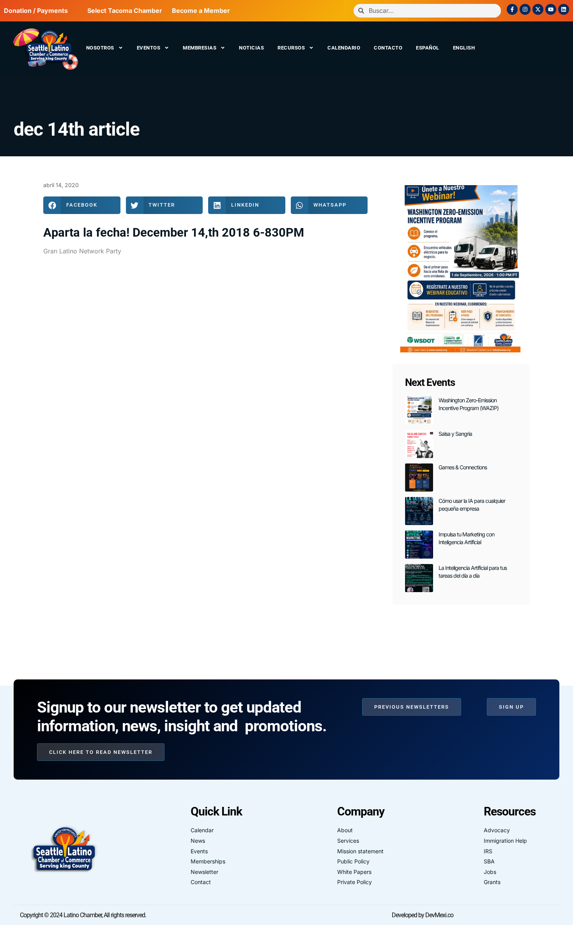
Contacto (388, 48)
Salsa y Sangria (455, 433)
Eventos (149, 48)
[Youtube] (550, 9)
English (464, 48)
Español (427, 48)
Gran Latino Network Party (82, 251)
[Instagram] (525, 9)
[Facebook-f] (512, 9)
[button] (81, 205)
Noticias (251, 48)
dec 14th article (77, 129)
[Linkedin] (563, 9)
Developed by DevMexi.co (422, 915)
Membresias (199, 48)
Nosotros (100, 48)
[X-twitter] (537, 9)
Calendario (343, 48)
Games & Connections (463, 467)
